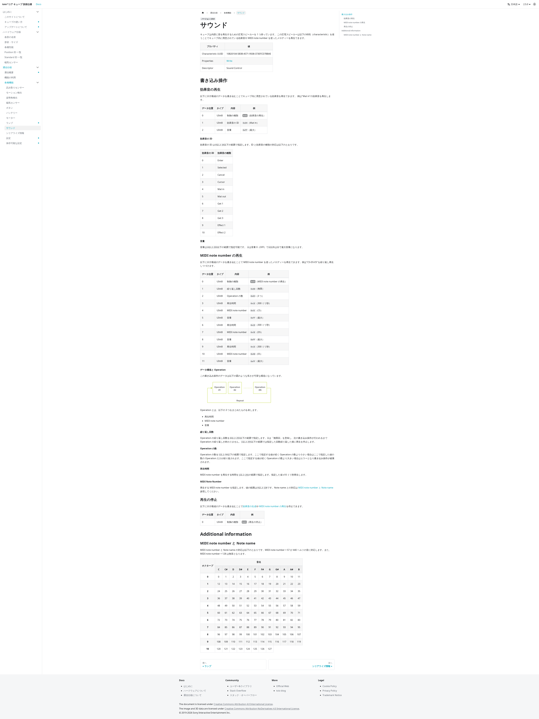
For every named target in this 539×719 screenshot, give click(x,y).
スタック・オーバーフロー (243, 695)
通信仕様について (193, 695)
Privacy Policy (330, 690)
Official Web (282, 686)
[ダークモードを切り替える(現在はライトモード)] (534, 4)
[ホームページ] (202, 13)
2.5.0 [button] (525, 4)
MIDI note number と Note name (315, 487)
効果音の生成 (249, 506)
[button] (21, 12)
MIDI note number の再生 (272, 506)
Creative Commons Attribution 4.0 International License (243, 704)
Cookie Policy (330, 686)
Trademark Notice (332, 695)
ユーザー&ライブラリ (241, 686)
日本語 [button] (514, 4)
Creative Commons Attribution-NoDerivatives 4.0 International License (262, 708)
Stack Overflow (238, 690)
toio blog (281, 690)
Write (229, 60)
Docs (38, 4)
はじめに (188, 686)
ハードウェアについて (195, 690)
